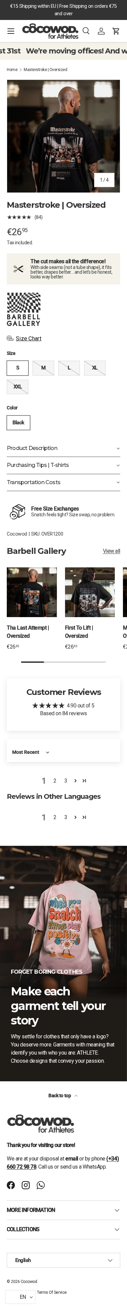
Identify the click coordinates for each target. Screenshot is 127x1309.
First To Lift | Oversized (79, 632)
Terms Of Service (51, 1292)
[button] (116, 31)
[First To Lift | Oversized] (90, 592)
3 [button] (65, 780)
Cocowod (17, 534)
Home (12, 70)
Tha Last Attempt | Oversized (28, 632)
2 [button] (55, 780)
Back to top (59, 1095)
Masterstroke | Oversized (45, 70)
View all (111, 551)
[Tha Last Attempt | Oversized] (32, 592)
